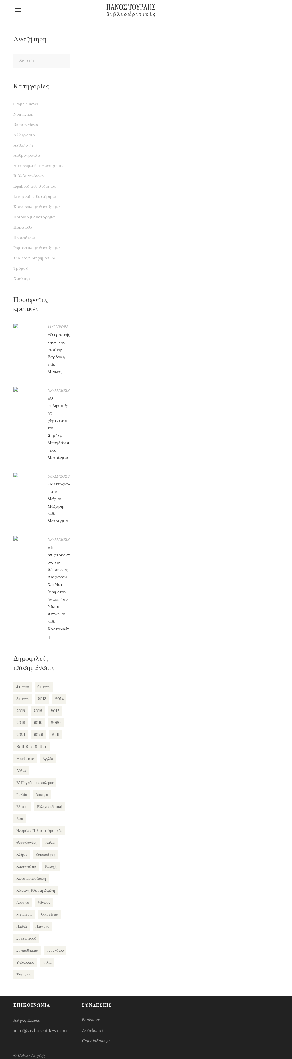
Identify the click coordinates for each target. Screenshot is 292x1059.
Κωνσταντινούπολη (31, 878)
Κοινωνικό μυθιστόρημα (36, 206)
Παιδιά (21, 926)
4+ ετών (22, 686)
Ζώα (19, 818)
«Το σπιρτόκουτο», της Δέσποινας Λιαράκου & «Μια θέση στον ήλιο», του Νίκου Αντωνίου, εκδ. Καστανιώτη (59, 591)
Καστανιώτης (26, 866)
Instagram (265, 10)
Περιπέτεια (24, 237)
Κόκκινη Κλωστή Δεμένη (35, 890)
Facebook (253, 10)
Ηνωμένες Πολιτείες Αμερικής (39, 830)
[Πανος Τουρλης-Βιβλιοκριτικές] (131, 10)
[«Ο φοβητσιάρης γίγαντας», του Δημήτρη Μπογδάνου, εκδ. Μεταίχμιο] (27, 389)
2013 (42, 698)
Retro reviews (25, 124)
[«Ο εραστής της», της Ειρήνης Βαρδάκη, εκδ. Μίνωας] (27, 326)
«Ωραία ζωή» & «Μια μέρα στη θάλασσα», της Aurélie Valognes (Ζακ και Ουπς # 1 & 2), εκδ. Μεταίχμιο (129, 112)
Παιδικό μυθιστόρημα (34, 216)
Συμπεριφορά (26, 938)
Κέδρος (21, 854)
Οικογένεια (49, 914)
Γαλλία (21, 794)
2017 (55, 710)
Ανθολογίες (24, 145)
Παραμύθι (23, 227)
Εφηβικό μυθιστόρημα (34, 186)
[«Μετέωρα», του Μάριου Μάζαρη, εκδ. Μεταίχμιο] (27, 475)
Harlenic (25, 758)
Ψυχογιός (23, 974)
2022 (38, 734)
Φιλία (47, 962)
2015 (20, 710)
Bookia (277, 10)
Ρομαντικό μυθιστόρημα (36, 247)
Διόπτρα (42, 794)
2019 (38, 722)
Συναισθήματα (27, 950)
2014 (59, 698)
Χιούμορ (21, 278)
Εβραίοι (22, 806)
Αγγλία (47, 758)
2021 (20, 734)
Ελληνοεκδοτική (49, 806)
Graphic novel (25, 104)
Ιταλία (50, 842)
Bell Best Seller (31, 746)
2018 (20, 722)
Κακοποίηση (45, 854)
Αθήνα (21, 770)
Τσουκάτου (55, 950)
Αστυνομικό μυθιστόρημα (38, 165)
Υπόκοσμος (25, 962)
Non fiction (23, 114)
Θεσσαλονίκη (26, 842)
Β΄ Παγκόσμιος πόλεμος (35, 782)
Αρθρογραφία (26, 155)
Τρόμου (20, 268)
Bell (56, 734)
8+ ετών (22, 698)
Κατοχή (51, 866)
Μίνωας (44, 902)
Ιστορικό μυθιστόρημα (34, 196)
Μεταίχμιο (24, 914)
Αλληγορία (24, 134)
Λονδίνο (22, 902)
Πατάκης (42, 926)
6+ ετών (43, 686)
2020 (56, 722)
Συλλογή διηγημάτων (34, 258)
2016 (37, 710)
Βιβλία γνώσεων (28, 175)
